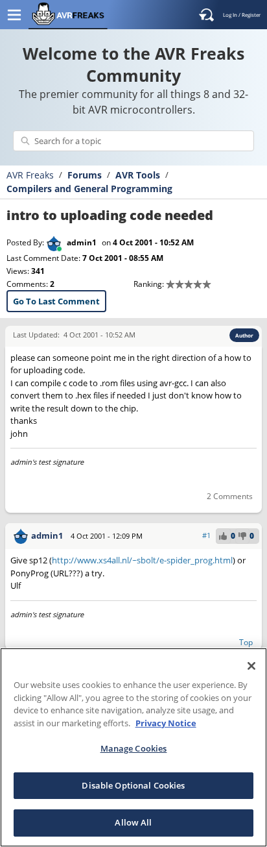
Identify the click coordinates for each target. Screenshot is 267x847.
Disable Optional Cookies (133, 785)
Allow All (133, 822)
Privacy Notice (165, 723)
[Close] (251, 666)
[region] (133, 747)
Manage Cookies (133, 748)
